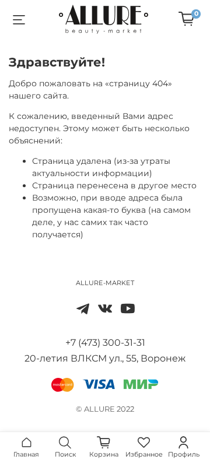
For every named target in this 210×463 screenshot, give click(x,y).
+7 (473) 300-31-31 (105, 342)
